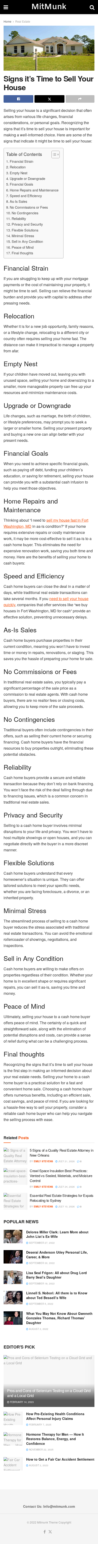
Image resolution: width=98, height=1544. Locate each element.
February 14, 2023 (21, 1402)
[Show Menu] (6, 7)
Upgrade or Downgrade (27, 178)
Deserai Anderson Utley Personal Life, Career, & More (57, 1254)
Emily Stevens (43, 1161)
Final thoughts (22, 252)
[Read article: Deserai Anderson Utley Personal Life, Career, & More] (13, 1257)
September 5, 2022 (40, 1303)
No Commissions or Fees (29, 207)
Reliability (19, 218)
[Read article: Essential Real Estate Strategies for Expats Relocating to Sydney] (15, 1201)
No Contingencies (25, 212)
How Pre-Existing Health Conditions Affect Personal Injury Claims (55, 1416)
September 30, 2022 (41, 1263)
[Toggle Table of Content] (53, 154)
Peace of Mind (23, 247)
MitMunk (48, 7)
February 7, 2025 (39, 1424)
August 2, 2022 (38, 1329)
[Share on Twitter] (49, 99)
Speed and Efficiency (26, 195)
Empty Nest (18, 172)
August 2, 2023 (38, 1465)
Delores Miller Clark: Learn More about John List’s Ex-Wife (57, 1234)
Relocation (18, 166)
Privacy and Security (27, 224)
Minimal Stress (23, 235)
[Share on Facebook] (18, 99)
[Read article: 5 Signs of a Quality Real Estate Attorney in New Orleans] (15, 1156)
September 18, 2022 (41, 1283)
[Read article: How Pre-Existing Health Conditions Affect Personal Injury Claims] (13, 1418)
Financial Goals (21, 184)
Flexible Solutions (25, 230)
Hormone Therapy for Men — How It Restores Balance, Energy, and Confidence (55, 1439)
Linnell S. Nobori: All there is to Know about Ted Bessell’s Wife (56, 1295)
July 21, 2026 (66, 1161)
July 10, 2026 (66, 1206)
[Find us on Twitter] (50, 1531)
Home (7, 21)
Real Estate (22, 21)
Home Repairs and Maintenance (34, 189)
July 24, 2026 (66, 1186)
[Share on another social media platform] (80, 99)
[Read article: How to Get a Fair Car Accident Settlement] (13, 1464)
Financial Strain (21, 161)
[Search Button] (92, 7)
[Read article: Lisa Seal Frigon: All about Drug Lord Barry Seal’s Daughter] (13, 1277)
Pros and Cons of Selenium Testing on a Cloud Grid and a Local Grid (48, 1393)
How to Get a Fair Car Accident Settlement (60, 1459)
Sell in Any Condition (27, 241)
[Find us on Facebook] (45, 1531)
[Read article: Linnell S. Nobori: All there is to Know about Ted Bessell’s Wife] (13, 1297)
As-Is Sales (18, 201)
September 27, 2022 (41, 1242)
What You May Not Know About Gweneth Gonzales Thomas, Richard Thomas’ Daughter (59, 1318)
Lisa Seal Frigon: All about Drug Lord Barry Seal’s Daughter (56, 1275)
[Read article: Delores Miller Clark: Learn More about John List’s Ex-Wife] (13, 1236)
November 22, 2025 (41, 1449)
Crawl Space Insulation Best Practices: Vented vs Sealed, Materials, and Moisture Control (61, 1175)
